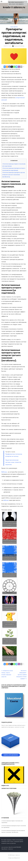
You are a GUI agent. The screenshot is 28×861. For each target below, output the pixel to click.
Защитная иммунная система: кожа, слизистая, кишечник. (13, 462)
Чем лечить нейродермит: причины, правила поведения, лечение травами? (21, 674)
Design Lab (10, 858)
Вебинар (4, 472)
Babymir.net (17, 858)
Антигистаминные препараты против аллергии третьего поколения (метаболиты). (13, 175)
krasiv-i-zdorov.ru (14, 7)
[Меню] (1, 1)
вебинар (6, 500)
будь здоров (14, 26)
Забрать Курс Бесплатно (11, 755)
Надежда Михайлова (19, 46)
